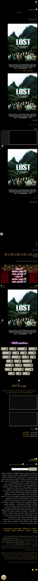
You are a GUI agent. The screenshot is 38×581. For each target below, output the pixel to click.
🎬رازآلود (25, 357)
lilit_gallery (26, 434)
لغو (36, 245)
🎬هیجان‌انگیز (18, 369)
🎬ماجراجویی (28, 365)
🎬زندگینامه (16, 357)
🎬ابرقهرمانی (22, 349)
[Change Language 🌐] (36, 2)
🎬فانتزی (17, 361)
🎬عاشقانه (6, 357)
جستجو (32, 469)
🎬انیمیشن (32, 349)
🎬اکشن (12, 349)
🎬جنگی (15, 353)
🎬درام (33, 357)
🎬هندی (11, 373)
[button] (19, 12)
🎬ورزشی (8, 369)
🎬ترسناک (32, 353)
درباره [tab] (18, 269)
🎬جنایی (23, 353)
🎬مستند (18, 365)
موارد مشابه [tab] (18, 271)
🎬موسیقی (29, 369)
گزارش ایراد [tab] (18, 274)
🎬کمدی (9, 361)
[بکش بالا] (35, 129)
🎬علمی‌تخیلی (27, 361)
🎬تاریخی (4, 349)
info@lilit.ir (26, 432)
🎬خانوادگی (6, 353)
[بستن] (36, 129)
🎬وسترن (26, 373)
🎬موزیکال (9, 365)
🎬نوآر (19, 373)
